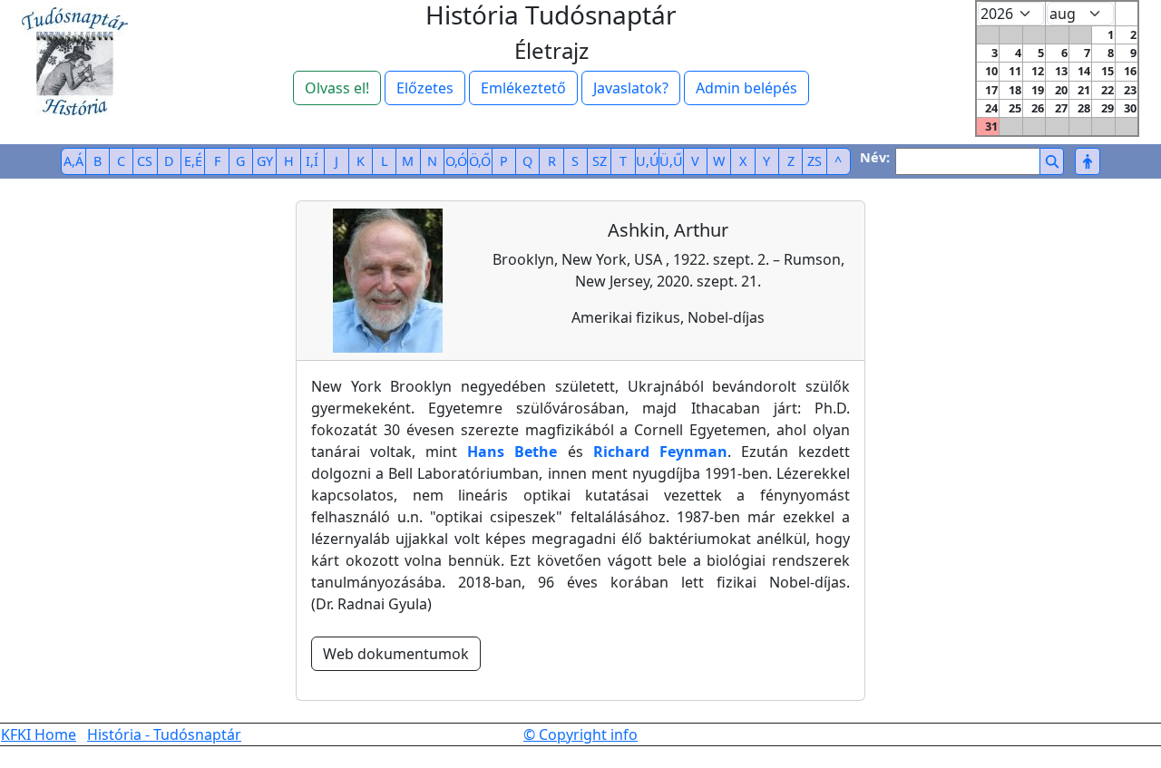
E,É (193, 161)
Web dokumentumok (396, 654)
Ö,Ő (480, 161)
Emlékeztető (523, 88)
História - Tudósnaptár (164, 734)
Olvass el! (337, 88)
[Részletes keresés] (1087, 161)
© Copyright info (580, 734)
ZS (814, 161)
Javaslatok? (630, 88)
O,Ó (456, 161)
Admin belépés (746, 88)
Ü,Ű (671, 161)
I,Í (312, 161)
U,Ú (647, 161)
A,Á (73, 161)
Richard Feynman (660, 452)
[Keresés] (1051, 161)
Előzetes (425, 88)
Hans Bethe (512, 452)
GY (265, 161)
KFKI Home (38, 734)
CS (144, 161)
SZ (599, 161)
